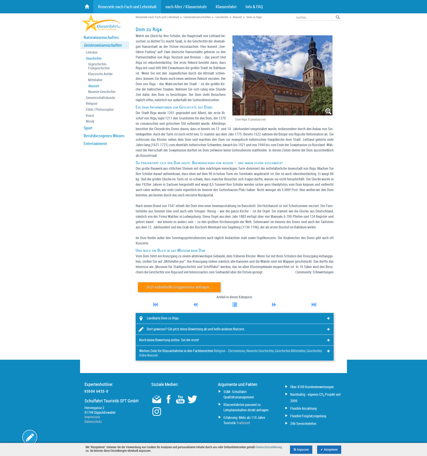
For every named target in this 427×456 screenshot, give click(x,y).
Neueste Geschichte (101, 91)
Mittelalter (95, 80)
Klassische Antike (100, 74)
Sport (88, 128)
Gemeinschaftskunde (100, 97)
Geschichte (93, 58)
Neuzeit (93, 86)
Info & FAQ (254, 7)
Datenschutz (93, 421)
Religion (91, 103)
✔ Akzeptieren (329, 450)
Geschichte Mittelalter (290, 350)
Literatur (92, 52)
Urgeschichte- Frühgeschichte (99, 66)
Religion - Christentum (229, 350)
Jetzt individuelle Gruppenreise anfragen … (179, 287)
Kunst (90, 115)
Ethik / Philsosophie (100, 109)
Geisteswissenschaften (102, 45)
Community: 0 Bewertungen (314, 272)
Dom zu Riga (254, 17)
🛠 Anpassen (301, 450)
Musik (90, 121)
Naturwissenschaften (101, 37)
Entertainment (95, 143)
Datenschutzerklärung (269, 447)
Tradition (242, 422)
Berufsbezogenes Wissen (104, 136)
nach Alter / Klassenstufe (186, 7)
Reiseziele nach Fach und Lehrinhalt (157, 17)
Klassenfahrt (226, 7)
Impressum (92, 416)
